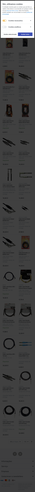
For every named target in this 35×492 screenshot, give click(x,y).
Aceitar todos (25, 34)
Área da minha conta (12, 10)
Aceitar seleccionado (10, 34)
